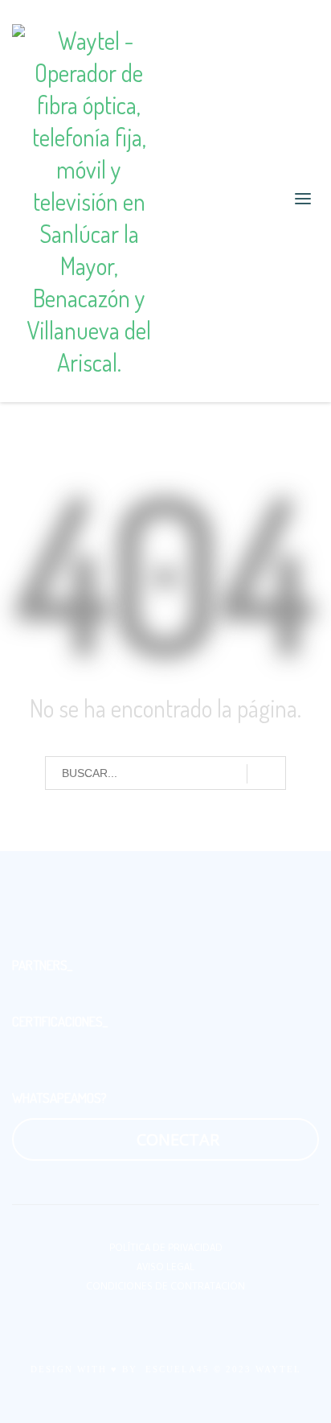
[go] (266, 774)
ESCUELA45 (177, 1369)
